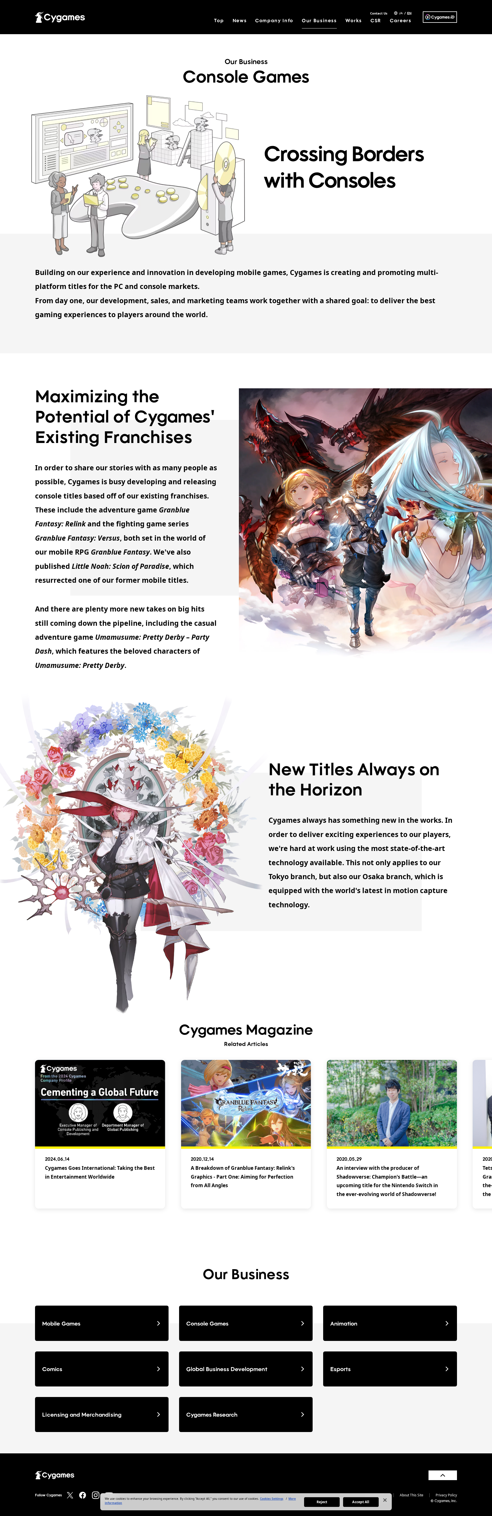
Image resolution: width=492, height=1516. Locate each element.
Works (353, 20)
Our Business (319, 20)
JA (401, 13)
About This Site (411, 1495)
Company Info (274, 20)
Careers (400, 20)
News (240, 20)
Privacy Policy (446, 1495)
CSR (375, 20)
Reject (322, 1501)
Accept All (360, 1501)
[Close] (385, 1500)
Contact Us (378, 13)
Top (219, 20)
